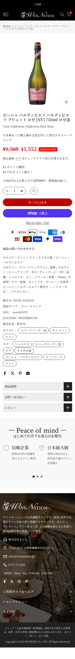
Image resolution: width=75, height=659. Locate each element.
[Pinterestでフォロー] (26, 581)
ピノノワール (53, 357)
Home (6, 26)
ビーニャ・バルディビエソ (22, 357)
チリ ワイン (59, 330)
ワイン (9, 337)
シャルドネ (22, 344)
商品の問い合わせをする (19, 249)
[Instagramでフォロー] (19, 581)
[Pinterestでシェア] (20, 373)
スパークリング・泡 (33, 330)
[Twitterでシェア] (12, 373)
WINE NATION (23, 300)
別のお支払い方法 (37, 223)
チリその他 (24, 351)
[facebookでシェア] (5, 373)
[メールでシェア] (28, 373)
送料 (18, 158)
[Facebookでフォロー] (4, 581)
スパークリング (31, 306)
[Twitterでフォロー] (12, 581)
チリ (8, 351)
